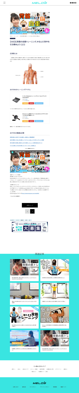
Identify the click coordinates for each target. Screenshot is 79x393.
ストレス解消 (34, 369)
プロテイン (58, 369)
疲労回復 (42, 369)
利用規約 (55, 387)
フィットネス (17, 220)
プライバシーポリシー (44, 387)
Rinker (26, 99)
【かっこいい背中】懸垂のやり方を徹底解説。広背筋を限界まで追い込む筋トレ (54, 325)
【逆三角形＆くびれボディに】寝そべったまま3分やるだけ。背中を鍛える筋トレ (24, 325)
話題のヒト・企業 (43, 371)
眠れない (34, 371)
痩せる (65, 369)
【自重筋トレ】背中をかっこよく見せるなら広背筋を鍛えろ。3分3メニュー (24, 349)
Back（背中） (12, 220)
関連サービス (63, 387)
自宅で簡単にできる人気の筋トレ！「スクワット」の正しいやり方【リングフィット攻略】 (27, 140)
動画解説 (22, 220)
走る (19, 369)
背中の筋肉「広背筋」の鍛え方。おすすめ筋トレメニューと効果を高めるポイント (26, 142)
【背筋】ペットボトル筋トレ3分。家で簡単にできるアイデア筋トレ (53, 301)
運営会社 (24, 387)
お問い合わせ (15, 387)
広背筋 (26, 220)
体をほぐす (25, 369)
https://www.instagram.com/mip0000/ (30, 193)
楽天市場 (31, 103)
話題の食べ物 (50, 369)
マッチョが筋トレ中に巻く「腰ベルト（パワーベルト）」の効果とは (23, 145)
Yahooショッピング (39, 103)
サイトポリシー (33, 387)
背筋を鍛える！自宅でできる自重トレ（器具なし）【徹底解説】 (22, 137)
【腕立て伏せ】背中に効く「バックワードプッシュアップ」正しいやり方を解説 (24, 302)
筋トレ (30, 220)
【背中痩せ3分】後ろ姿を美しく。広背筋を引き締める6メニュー (53, 277)
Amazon (25, 103)
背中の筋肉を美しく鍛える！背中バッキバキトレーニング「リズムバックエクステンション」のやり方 (24, 278)
